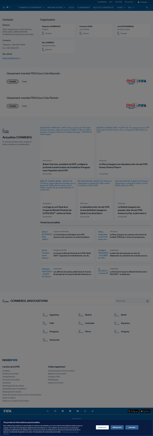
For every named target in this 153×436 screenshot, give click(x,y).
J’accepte (132, 427)
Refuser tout (117, 427)
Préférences (102, 427)
